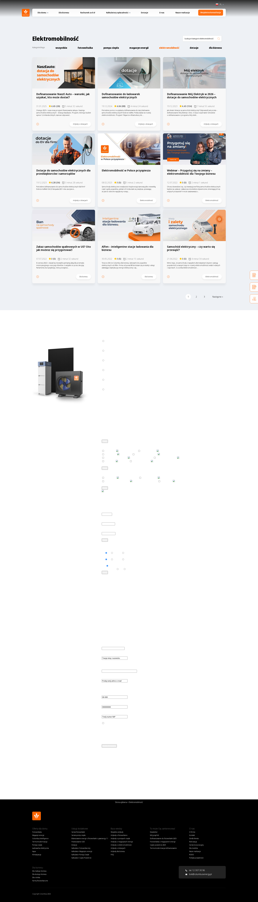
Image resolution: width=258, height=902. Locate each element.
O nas (161, 13)
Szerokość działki (109, 530)
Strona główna (121, 802)
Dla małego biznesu (39, 871)
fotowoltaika (85, 47)
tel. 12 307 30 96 (197, 870)
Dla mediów (193, 848)
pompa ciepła (111, 47)
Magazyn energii (38, 835)
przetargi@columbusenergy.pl (116, 501)
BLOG (108, 774)
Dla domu (42, 13)
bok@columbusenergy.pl (200, 874)
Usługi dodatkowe (79, 828)
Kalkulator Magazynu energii (81, 851)
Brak (104, 565)
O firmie (192, 832)
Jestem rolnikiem (112, 370)
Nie (109, 552)
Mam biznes (110, 360)
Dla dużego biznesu (39, 874)
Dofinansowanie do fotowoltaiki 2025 (163, 838)
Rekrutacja (193, 842)
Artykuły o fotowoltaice (119, 835)
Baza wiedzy (116, 828)
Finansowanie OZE (78, 842)
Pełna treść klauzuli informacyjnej (123, 641)
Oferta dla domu (39, 828)
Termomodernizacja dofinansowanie (163, 848)
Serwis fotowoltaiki (78, 832)
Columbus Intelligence (40, 838)
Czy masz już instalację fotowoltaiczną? (119, 667)
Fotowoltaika (37, 832)
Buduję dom (110, 350)
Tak (103, 552)
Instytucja (109, 379)
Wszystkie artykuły (117, 832)
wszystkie (61, 47)
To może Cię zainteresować (162, 828)
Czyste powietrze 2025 (158, 845)
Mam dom (109, 341)
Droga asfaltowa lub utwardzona (112, 567)
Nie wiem (117, 552)
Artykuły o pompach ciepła (120, 838)
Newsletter (154, 832)
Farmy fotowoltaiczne (115, 389)
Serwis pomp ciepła (78, 835)
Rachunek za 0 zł (87, 13)
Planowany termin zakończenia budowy (120, 645)
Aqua (34, 851)
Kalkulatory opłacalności (117, 13)
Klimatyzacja (36, 854)
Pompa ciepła (37, 845)
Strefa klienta (194, 838)
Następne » (217, 296)
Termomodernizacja (39, 842)
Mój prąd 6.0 (154, 835)
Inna (121, 569)
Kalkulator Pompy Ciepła (80, 854)
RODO (191, 854)
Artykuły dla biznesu (118, 851)
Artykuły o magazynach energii (122, 842)
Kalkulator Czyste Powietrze (81, 858)
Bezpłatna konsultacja (210, 12)
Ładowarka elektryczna (40, 848)
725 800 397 (166, 498)
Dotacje (144, 13)
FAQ (103, 774)
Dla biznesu (64, 13)
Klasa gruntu (107, 510)
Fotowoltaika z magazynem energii (162, 842)
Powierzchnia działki (111, 520)
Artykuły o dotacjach (118, 848)
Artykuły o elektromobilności (121, 845)
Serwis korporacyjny (196, 845)
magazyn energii (138, 47)
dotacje (194, 47)
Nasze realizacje (182, 13)
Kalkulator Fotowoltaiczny (80, 848)
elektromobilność (169, 47)
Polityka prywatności (196, 858)
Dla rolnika (36, 877)
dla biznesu (215, 47)
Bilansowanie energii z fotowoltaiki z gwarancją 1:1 (89, 838)
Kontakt (192, 835)
